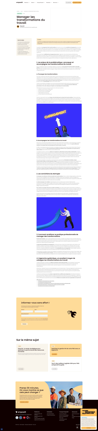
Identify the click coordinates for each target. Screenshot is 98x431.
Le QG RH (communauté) (76, 416)
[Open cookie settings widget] (2, 429)
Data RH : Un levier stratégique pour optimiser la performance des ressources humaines (31, 350)
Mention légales (22, 424)
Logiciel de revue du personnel (39, 419)
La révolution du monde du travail (44, 282)
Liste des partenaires (50, 413)
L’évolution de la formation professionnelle (46, 285)
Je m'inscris (89, 427)
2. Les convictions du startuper (23, 46)
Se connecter (68, 2)
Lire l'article (21, 368)
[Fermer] (95, 410)
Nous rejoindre (61, 420)
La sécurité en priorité (63, 419)
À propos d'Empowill (62, 413)
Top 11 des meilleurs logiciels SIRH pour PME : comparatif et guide (66, 364)
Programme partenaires (51, 415)
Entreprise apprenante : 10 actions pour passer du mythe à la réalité (51, 284)
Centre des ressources (75, 413)
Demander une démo (77, 2)
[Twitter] (77, 427)
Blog (22, 11)
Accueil (18, 11)
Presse (73, 417)
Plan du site (34, 424)
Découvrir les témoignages (63, 415)
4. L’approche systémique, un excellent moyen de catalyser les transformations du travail (23, 52)
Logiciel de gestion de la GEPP (39, 418)
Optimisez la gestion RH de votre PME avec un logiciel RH (65, 349)
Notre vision (61, 417)
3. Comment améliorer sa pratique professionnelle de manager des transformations (24, 48)
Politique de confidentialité (28, 424)
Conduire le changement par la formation (46, 280)
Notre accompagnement (63, 416)
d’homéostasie (46, 81)
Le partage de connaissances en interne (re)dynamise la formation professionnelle (54, 283)
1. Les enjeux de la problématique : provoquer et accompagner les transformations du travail (24, 43)
